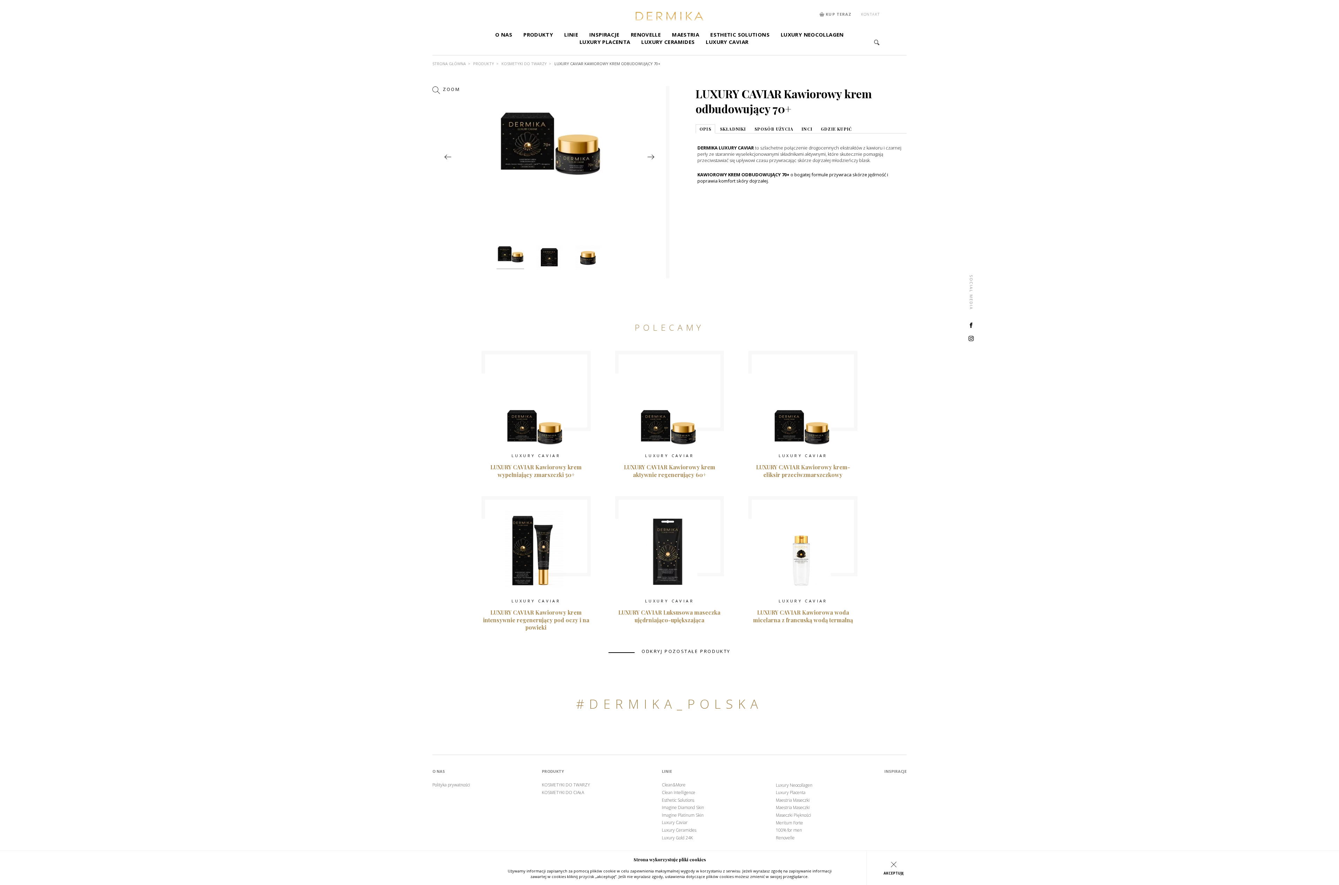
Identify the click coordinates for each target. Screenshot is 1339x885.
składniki (733, 129)
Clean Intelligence (678, 792)
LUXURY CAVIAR (536, 455)
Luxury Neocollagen (812, 34)
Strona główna (449, 63)
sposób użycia (774, 129)
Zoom (450, 89)
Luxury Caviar (727, 41)
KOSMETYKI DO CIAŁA (563, 792)
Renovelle (646, 34)
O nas (503, 34)
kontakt (870, 14)
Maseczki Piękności (793, 815)
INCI (807, 129)
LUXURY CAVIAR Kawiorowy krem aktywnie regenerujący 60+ (669, 470)
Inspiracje (604, 34)
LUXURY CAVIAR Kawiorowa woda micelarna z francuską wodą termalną (803, 616)
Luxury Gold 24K (677, 838)
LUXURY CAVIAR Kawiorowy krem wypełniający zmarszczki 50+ (536, 470)
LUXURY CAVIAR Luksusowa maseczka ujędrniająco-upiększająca (669, 616)
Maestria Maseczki (793, 800)
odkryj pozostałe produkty (686, 651)
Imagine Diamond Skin (683, 807)
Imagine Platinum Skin (683, 815)
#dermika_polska (669, 704)
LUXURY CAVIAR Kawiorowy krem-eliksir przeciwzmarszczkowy (803, 470)
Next (650, 157)
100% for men (789, 830)
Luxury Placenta (605, 41)
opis (705, 129)
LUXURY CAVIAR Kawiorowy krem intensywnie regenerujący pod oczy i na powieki (536, 620)
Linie (571, 34)
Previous (447, 157)
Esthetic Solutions (740, 34)
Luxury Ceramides (668, 41)
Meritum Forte (789, 823)
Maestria (685, 34)
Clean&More (674, 785)
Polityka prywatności (451, 785)
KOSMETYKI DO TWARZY (524, 63)
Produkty (538, 34)
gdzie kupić (836, 129)
